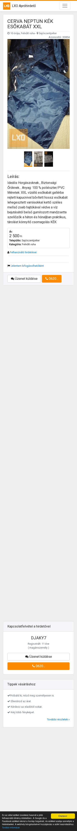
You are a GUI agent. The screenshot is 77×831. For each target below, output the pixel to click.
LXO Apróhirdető (24, 6)
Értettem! (63, 816)
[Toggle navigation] (65, 6)
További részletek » (58, 719)
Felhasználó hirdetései (23, 252)
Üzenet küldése (26, 279)
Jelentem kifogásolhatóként (27, 265)
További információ (11, 827)
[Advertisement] (38, 455)
